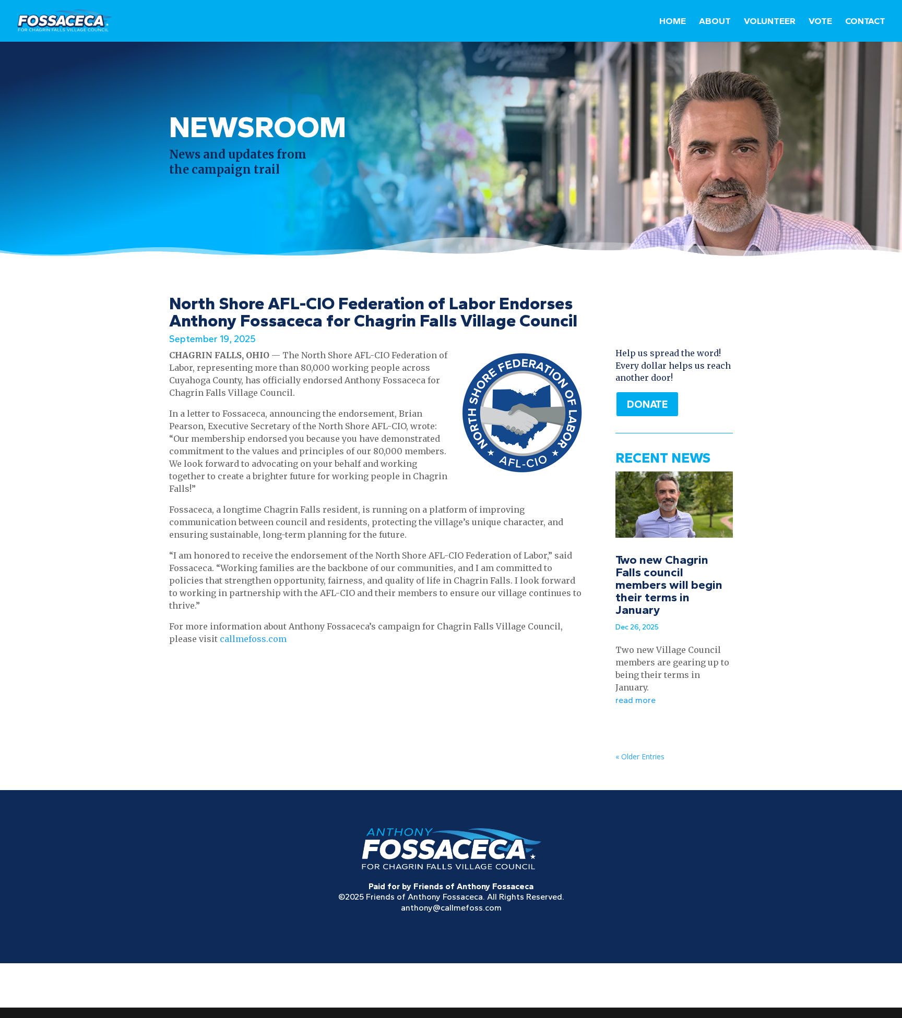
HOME (672, 21)
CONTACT (865, 21)
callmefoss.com (253, 639)
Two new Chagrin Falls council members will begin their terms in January (668, 584)
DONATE (647, 404)
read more (635, 700)
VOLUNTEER (770, 21)
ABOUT (715, 21)
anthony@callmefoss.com (451, 908)
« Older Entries (639, 756)
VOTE (820, 21)
